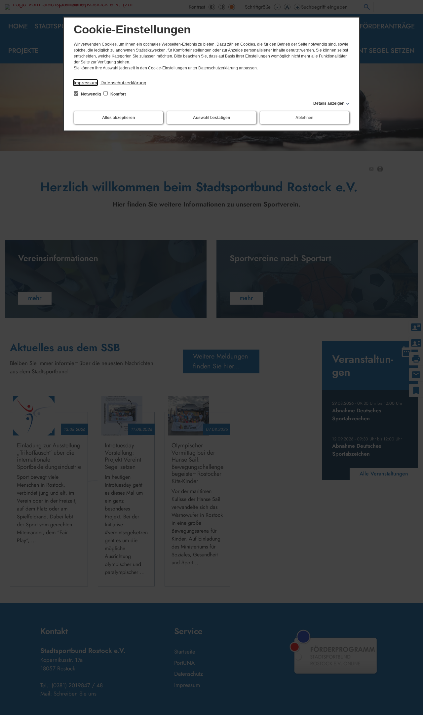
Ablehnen (304, 117)
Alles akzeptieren (118, 117)
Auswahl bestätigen (211, 117)
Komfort (117, 94)
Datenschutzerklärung (123, 82)
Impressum (85, 82)
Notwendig (91, 94)
